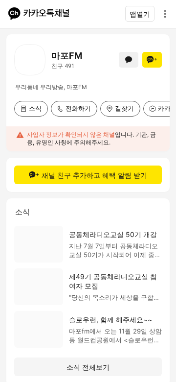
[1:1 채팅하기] (128, 60)
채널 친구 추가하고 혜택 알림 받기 (94, 175)
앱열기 (140, 14)
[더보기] (162, 14)
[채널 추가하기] (152, 60)
